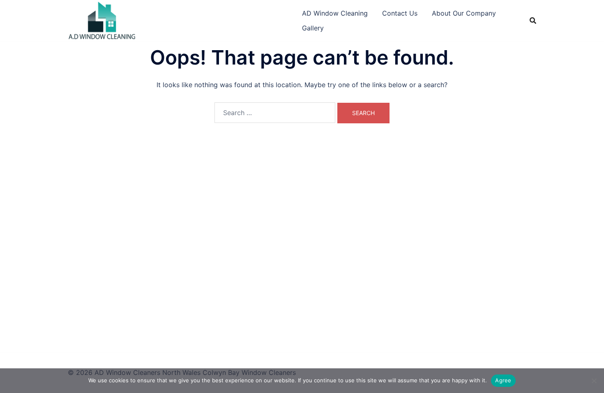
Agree (503, 380)
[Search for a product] (533, 20)
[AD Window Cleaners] (102, 20)
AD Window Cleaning (335, 13)
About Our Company (464, 13)
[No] (594, 381)
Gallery (313, 28)
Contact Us (399, 13)
